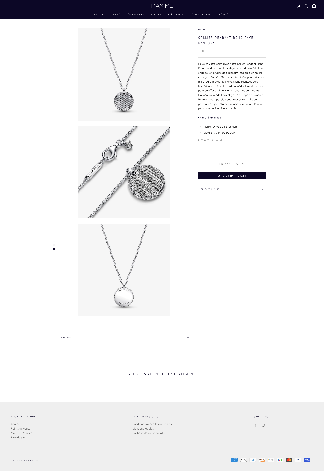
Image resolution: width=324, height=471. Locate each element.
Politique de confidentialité (149, 433)
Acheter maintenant (232, 175)
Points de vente (201, 14)
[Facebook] (213, 140)
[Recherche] (306, 6)
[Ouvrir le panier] (314, 6)
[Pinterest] (221, 140)
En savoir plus (210, 189)
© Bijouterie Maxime (26, 460)
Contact (224, 14)
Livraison (65, 337)
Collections (136, 14)
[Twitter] (217, 140)
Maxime (98, 14)
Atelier (156, 14)
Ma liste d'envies (21, 433)
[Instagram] (263, 425)
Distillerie (175, 14)
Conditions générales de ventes (152, 424)
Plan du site (18, 437)
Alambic (115, 14)
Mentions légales (143, 428)
